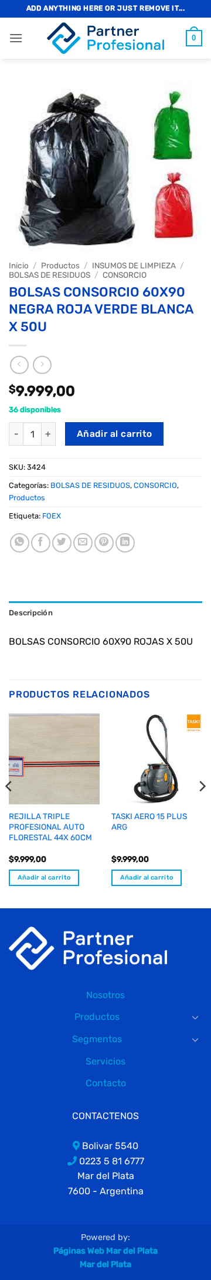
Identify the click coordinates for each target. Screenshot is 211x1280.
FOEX (51, 515)
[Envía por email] (83, 543)
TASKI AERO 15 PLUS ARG (149, 821)
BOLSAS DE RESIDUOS (49, 274)
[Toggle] (195, 1017)
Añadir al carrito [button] (44, 877)
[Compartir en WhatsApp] (19, 543)
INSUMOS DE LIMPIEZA (134, 265)
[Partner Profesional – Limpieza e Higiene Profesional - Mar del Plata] (105, 38)
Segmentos (97, 1039)
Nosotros (105, 995)
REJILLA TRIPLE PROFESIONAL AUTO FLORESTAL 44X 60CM (50, 826)
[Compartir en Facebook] (40, 543)
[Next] (202, 810)
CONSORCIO (125, 274)
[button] (16, 37)
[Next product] (19, 365)
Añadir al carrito (114, 433)
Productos (60, 265)
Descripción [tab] (31, 612)
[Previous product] (42, 365)
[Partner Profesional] (88, 947)
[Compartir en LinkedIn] (125, 543)
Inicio (19, 265)
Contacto (106, 1083)
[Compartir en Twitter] (62, 543)
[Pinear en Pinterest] (104, 543)
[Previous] (9, 810)
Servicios (105, 1061)
